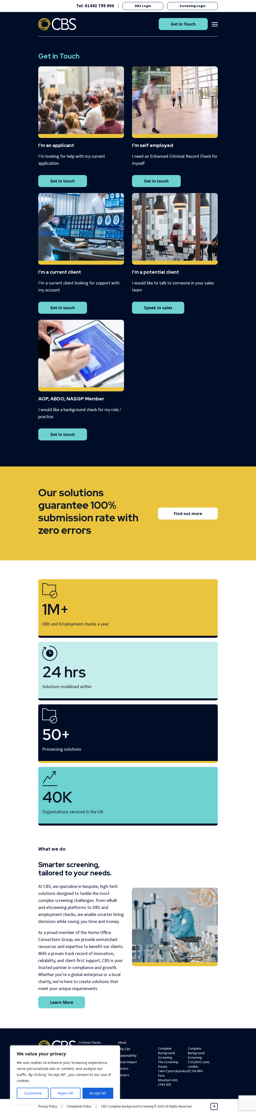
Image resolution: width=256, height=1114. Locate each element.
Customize (33, 1093)
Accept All (98, 1093)
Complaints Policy (79, 1106)
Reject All (65, 1093)
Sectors (123, 1068)
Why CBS (124, 1049)
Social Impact (127, 1062)
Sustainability (127, 1055)
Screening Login (193, 6)
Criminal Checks (89, 1042)
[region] (65, 1074)
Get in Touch (183, 24)
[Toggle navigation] (215, 24)
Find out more (188, 513)
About (122, 1042)
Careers (123, 1075)
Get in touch (62, 181)
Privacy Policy (47, 1106)
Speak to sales (158, 307)
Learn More (61, 1002)
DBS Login (143, 6)
